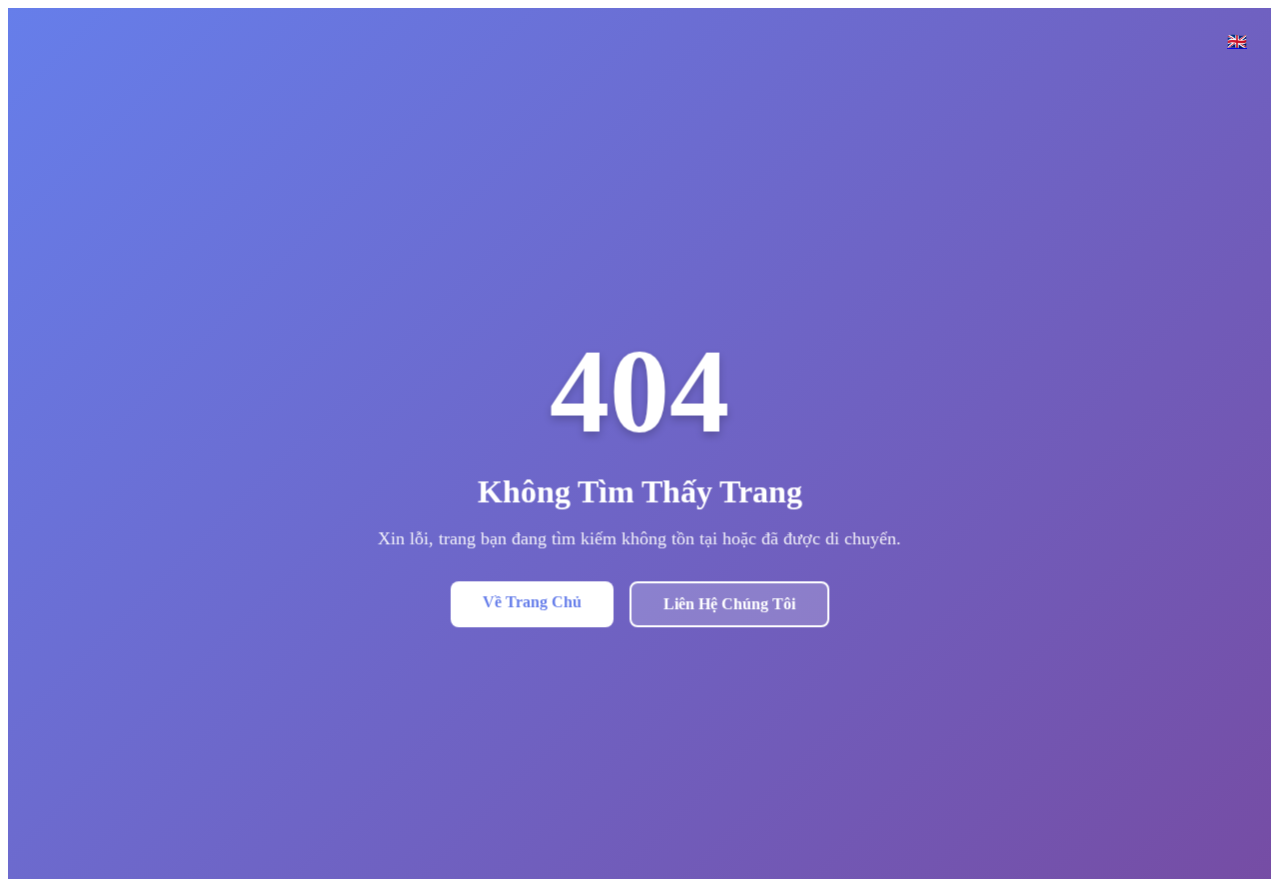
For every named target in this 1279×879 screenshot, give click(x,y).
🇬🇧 (1237, 41)
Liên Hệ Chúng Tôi (729, 603)
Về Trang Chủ (532, 601)
